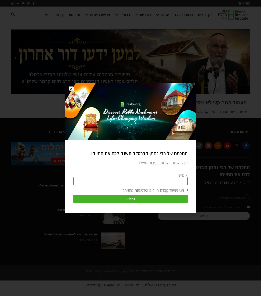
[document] (130, 148)
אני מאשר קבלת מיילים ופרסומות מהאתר (153, 190)
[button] (71, 89)
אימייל (183, 175)
